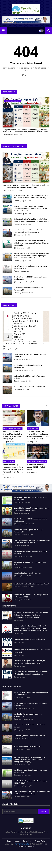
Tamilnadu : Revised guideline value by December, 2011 (28, 289)
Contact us (27, 841)
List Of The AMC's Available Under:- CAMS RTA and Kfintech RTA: (31, 267)
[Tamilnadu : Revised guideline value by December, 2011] (7, 291)
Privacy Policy (40, 841)
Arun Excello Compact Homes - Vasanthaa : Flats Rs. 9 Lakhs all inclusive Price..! (30, 231)
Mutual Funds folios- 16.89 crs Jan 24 (27, 746)
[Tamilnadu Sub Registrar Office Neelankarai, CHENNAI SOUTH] (7, 784)
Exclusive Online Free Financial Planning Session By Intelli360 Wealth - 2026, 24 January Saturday (38, 435)
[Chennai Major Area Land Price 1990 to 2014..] (7, 390)
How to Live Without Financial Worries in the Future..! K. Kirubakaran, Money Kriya (13, 435)
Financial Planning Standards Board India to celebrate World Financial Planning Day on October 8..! (13, 469)
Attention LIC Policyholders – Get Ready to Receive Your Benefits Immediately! (29, 662)
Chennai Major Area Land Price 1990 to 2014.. (30, 387)
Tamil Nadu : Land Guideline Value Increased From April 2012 (30, 498)
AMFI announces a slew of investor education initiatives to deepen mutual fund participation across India (31, 243)
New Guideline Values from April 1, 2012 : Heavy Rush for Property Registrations (31, 509)
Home (27, 75)
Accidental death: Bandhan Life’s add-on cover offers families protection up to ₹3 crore (31, 673)
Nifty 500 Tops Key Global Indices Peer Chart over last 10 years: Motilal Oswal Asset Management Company (30, 759)
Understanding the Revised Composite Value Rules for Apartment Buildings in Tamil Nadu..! (31, 220)
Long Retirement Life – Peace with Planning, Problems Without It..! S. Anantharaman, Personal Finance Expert (25, 131)
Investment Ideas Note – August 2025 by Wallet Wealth (37, 467)
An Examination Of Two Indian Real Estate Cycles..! (29, 377)
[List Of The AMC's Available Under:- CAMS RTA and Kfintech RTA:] (7, 269)
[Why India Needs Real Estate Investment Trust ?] (7, 587)
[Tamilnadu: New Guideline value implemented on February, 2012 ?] (7, 598)
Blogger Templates (22, 844)
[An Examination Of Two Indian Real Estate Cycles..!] (7, 379)
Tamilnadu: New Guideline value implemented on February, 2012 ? (31, 596)
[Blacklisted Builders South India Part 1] (7, 576)
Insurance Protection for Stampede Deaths (29, 639)
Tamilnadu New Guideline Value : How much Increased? (30, 552)
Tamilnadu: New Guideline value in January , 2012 (30, 563)
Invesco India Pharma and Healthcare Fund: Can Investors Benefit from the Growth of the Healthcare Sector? (30, 208)
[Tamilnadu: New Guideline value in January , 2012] (7, 565)
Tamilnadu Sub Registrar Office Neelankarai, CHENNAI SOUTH (30, 782)
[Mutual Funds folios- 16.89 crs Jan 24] (7, 749)
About (17, 841)
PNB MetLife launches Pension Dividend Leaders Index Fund (32, 651)
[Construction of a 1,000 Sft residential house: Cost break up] (7, 280)
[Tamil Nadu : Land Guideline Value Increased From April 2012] (7, 500)
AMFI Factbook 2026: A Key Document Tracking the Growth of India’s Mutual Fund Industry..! (31, 196)
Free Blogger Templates (33, 845)
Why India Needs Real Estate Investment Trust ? (31, 584)
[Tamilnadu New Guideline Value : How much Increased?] (7, 554)
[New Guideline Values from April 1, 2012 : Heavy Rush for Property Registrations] (7, 511)
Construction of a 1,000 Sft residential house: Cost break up (30, 278)
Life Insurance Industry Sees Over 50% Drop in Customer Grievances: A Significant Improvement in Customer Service (31, 615)
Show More (45, 406)
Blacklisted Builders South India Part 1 (28, 573)
